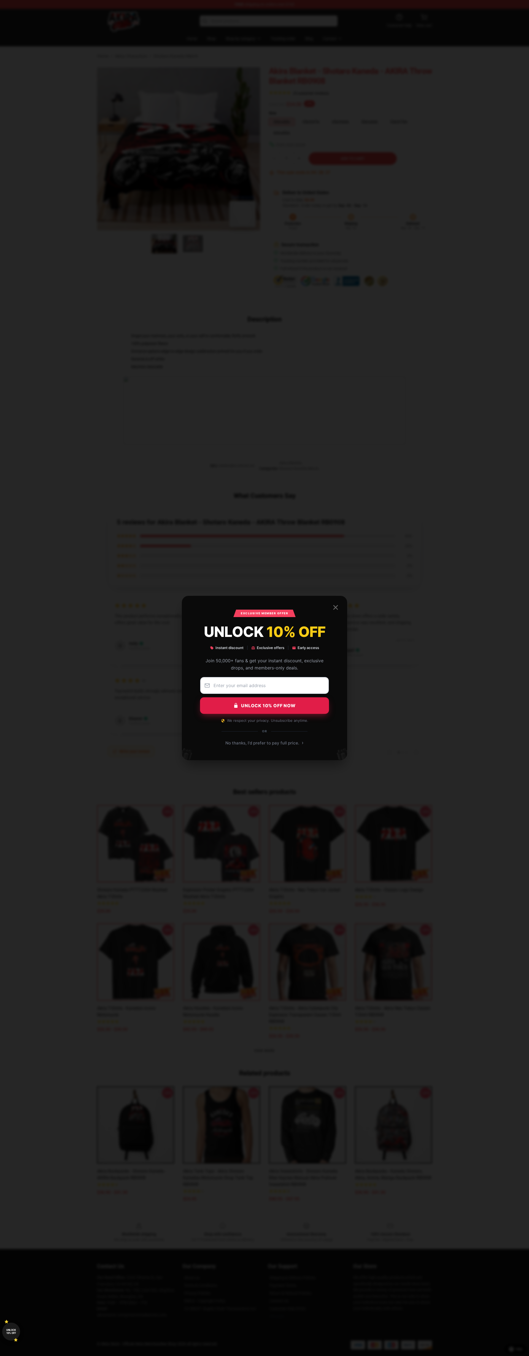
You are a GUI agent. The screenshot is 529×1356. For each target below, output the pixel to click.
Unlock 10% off (11, 1331)
